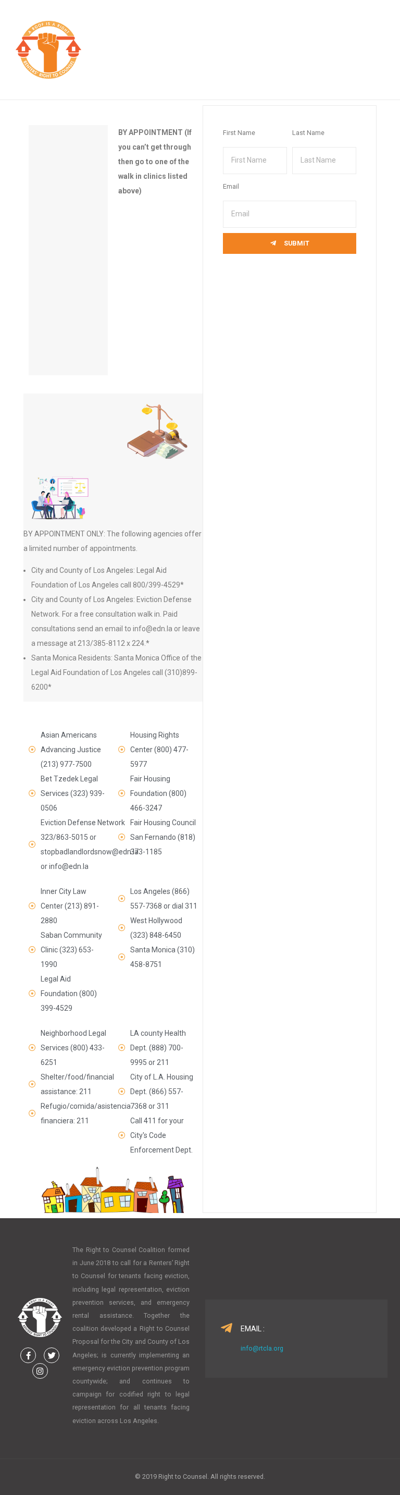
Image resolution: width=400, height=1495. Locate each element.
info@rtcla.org (262, 1348)
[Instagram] (40, 1371)
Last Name (308, 133)
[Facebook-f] (28, 1355)
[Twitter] (51, 1355)
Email (231, 186)
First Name (239, 133)
